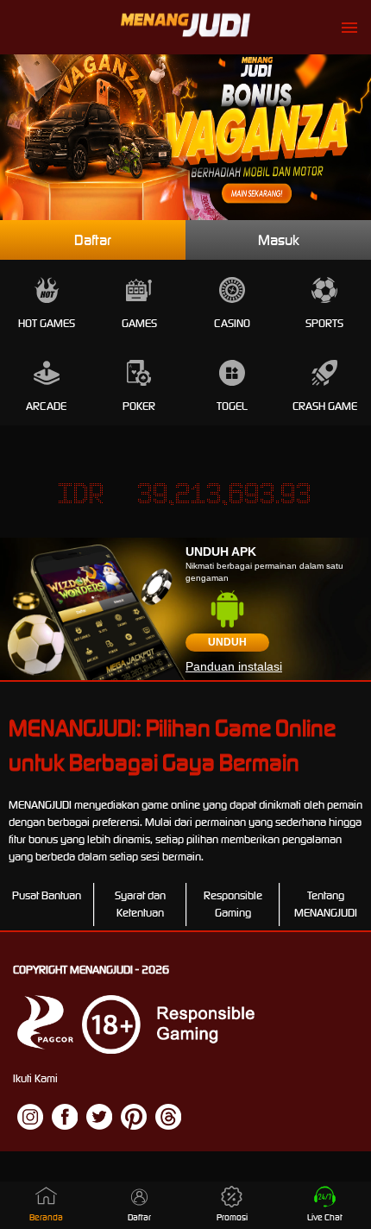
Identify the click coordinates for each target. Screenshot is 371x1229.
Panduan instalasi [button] (234, 666)
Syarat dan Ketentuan (140, 904)
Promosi (232, 1217)
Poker (139, 406)
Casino (232, 323)
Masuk (278, 239)
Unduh (227, 642)
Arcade (46, 406)
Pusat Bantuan (46, 895)
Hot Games (46, 323)
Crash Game (324, 406)
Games (139, 323)
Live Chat (325, 1217)
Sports (324, 323)
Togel (232, 406)
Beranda (46, 1217)
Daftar (92, 239)
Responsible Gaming (233, 904)
